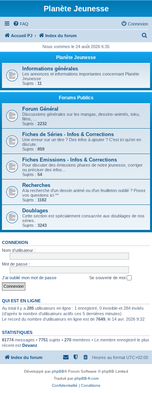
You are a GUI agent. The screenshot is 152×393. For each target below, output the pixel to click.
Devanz (29, 345)
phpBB (58, 371)
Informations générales (50, 69)
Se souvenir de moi (108, 277)
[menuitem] (20, 24)
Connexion (15, 242)
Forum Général (40, 109)
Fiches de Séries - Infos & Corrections (68, 134)
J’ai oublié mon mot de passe (29, 277)
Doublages (35, 211)
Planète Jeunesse (76, 57)
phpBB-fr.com (86, 378)
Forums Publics (76, 97)
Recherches (36, 185)
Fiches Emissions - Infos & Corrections (69, 160)
